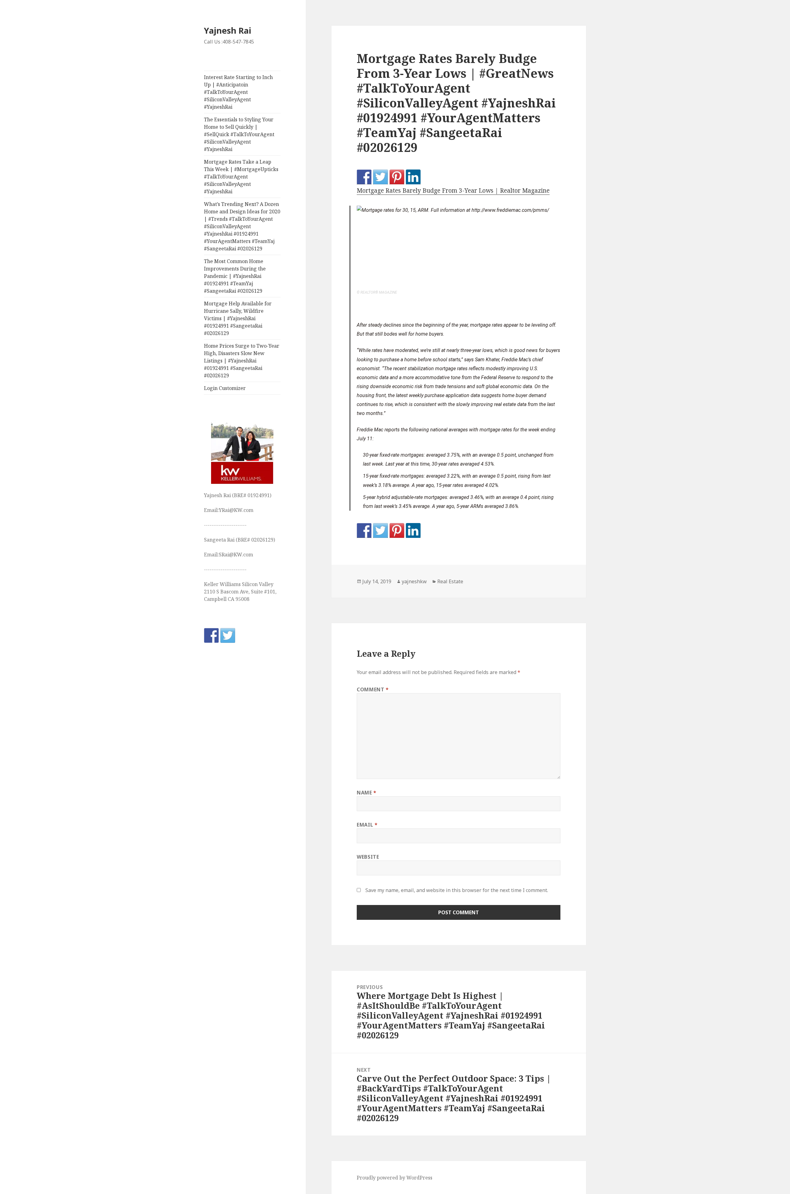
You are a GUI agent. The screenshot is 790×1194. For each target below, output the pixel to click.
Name (366, 792)
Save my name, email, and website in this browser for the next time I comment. (456, 890)
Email (367, 824)
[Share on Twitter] (380, 177)
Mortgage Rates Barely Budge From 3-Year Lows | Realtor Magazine (453, 190)
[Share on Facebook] (364, 177)
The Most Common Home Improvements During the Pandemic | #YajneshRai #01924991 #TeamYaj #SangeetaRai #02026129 (235, 276)
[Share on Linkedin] (413, 177)
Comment (373, 689)
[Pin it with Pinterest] (396, 177)
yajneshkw (414, 581)
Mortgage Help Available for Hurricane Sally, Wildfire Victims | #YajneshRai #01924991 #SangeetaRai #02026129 (238, 318)
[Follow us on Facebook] (211, 635)
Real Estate (450, 581)
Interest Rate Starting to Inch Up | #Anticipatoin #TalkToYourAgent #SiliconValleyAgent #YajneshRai (238, 92)
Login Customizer (225, 388)
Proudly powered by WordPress (394, 1177)
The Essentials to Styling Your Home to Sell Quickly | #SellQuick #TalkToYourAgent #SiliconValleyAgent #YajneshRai (239, 134)
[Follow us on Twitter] (227, 635)
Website (368, 856)
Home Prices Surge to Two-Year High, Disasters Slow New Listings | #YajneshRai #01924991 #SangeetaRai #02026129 (241, 360)
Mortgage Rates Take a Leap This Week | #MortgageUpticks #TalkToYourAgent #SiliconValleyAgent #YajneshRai (241, 176)
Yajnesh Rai (227, 30)
